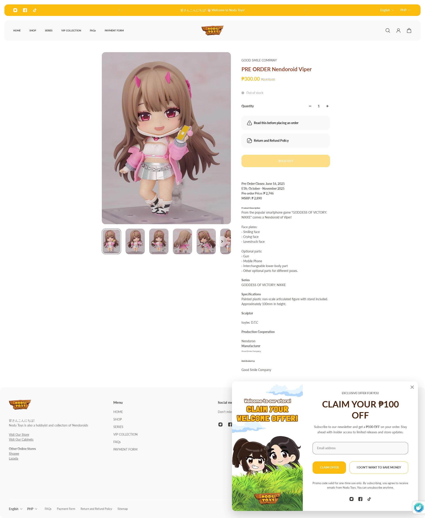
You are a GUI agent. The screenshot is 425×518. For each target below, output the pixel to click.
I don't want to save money (379, 467)
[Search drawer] (387, 30)
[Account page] (398, 30)
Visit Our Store (19, 434)
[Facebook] (25, 10)
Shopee (14, 453)
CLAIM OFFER (329, 467)
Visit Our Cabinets (21, 439)
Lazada (13, 458)
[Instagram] (15, 10)
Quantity (247, 106)
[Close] (412, 387)
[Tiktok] (35, 10)
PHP (403, 10)
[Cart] (409, 30)
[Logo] (212, 30)
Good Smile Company (259, 60)
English (385, 10)
